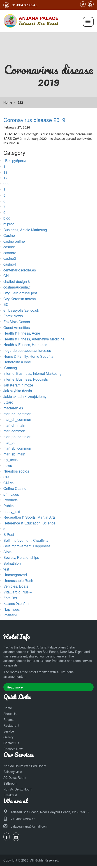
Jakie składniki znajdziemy (24, 396)
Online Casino (14, 488)
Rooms (8, 719)
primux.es (11, 494)
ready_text (11, 511)
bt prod (8, 223)
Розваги (10, 614)
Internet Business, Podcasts (25, 379)
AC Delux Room (14, 777)
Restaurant (11, 725)
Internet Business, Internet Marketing (32, 373)
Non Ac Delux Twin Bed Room (24, 766)
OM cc (8, 482)
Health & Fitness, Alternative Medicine (34, 339)
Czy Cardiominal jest (20, 292)
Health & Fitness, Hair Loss (25, 344)
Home (7, 102)
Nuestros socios (16, 471)
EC (6, 304)
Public (8, 505)
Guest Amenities (16, 327)
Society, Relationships (21, 557)
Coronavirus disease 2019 (34, 120)
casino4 (9, 264)
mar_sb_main (14, 454)
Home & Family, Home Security (28, 356)
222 (20, 102)
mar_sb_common (17, 448)
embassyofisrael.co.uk (21, 310)
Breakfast (10, 795)
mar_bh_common (17, 413)
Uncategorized (15, 574)
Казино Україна (16, 603)
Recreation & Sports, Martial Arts (29, 517)
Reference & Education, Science (29, 523)
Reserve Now (13, 748)
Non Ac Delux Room (17, 789)
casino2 (9, 252)
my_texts (10, 459)
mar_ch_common (17, 419)
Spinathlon (12, 563)
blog (6, 218)
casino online (14, 241)
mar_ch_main (14, 425)
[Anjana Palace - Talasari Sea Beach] (31, 20)
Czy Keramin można (19, 298)
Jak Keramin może (18, 385)
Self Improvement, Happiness (27, 545)
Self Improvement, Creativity (25, 540)
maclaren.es (13, 408)
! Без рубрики (14, 160)
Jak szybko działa (17, 390)
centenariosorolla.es (19, 270)
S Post (8, 534)
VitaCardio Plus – (17, 592)
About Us (9, 713)
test (6, 569)
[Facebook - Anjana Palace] (83, 4)
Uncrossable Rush (18, 580)
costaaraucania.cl (17, 287)
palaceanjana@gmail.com (29, 826)
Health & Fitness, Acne (21, 333)
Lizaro (8, 402)
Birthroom (10, 783)
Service (8, 731)
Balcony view (12, 771)
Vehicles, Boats (15, 586)
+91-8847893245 (23, 819)
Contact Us (11, 743)
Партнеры (12, 609)
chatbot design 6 (16, 281)
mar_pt (8, 442)
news (7, 465)
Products (10, 499)
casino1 (9, 246)
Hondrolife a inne (17, 361)
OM (6, 477)
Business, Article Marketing (25, 229)
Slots (7, 551)
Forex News (13, 315)
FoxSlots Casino (16, 321)
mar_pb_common (17, 436)
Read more (15, 687)
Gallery (8, 737)
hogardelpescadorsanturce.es (27, 350)
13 (5, 172)
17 (5, 177)
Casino (9, 235)
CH (6, 275)
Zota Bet (10, 597)
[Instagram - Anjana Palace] (91, 4)
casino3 (9, 258)
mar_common (14, 430)
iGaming (10, 367)
